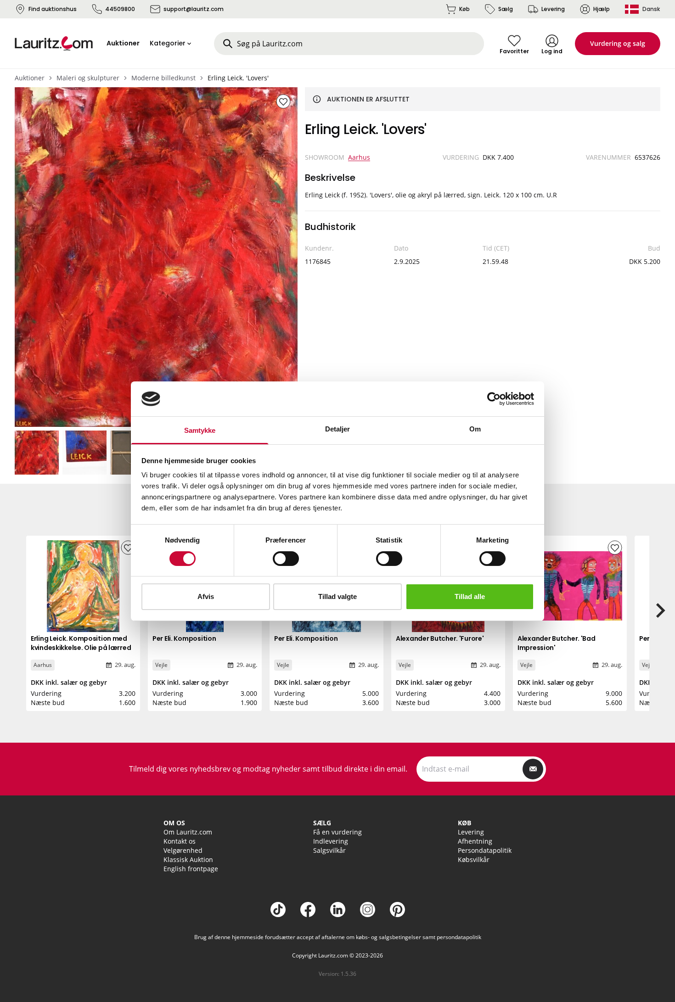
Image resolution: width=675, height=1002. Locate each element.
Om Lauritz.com (187, 832)
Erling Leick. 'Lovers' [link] (238, 77)
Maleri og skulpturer (87, 77)
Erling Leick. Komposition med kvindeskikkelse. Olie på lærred (81, 643)
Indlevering (330, 841)
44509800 (120, 9)
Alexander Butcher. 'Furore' (440, 638)
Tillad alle (470, 596)
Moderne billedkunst (163, 77)
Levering (553, 9)
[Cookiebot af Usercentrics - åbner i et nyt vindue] (494, 399)
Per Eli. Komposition (184, 638)
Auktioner (30, 77)
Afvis (205, 596)
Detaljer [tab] (337, 429)
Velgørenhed (182, 850)
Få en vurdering (337, 832)
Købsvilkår (473, 859)
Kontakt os (179, 841)
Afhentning (475, 841)
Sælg (505, 9)
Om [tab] (475, 429)
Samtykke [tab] (200, 430)
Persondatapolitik (485, 850)
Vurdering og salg (617, 43)
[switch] (286, 558)
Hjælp (601, 9)
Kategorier (168, 43)
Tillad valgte (337, 596)
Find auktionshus (52, 9)
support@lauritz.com (193, 9)
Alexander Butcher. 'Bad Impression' (557, 643)
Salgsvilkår (329, 850)
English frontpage (190, 868)
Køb (464, 9)
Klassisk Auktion (188, 859)
